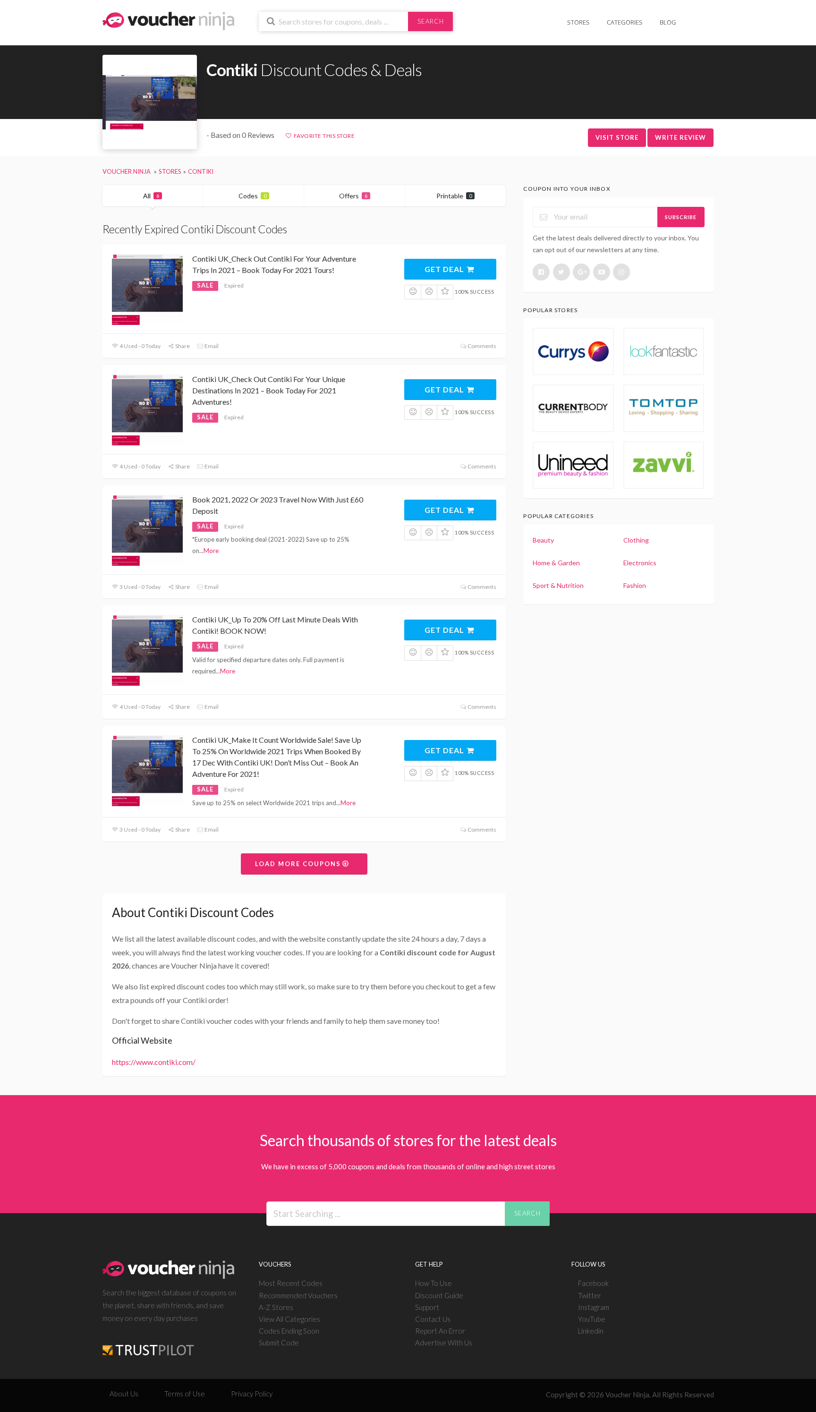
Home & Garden (556, 563)
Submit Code (279, 1342)
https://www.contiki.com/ (154, 1061)
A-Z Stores (276, 1307)
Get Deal (445, 268)
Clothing (636, 540)
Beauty (543, 540)
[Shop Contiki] (149, 102)
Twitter (589, 1295)
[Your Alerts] (693, 17)
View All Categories (289, 1319)
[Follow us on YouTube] (601, 272)
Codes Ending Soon (289, 1331)
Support (427, 1307)
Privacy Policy (251, 1393)
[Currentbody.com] (573, 408)
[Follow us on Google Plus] (581, 272)
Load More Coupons (299, 864)
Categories (625, 22)
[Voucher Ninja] (168, 20)
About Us (124, 1393)
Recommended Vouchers (298, 1295)
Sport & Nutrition (558, 585)
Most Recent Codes (291, 1283)
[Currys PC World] (573, 351)
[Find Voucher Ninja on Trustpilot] (148, 1342)
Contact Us (432, 1319)
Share (182, 345)
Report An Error (440, 1331)
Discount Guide (439, 1295)
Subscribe (681, 217)
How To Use (433, 1283)
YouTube (591, 1319)
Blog (668, 22)
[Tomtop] (664, 408)
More (211, 550)
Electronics (639, 563)
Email (211, 345)
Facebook (593, 1283)
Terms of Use (184, 1393)
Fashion (634, 585)
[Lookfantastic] (664, 351)
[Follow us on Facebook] (541, 272)
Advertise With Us (443, 1342)
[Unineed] (573, 465)
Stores (578, 22)
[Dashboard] (708, 17)
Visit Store (616, 137)
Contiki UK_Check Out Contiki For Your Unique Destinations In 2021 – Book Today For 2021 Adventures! (268, 390)
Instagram (593, 1307)
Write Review (680, 137)
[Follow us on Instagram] (621, 272)
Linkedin (591, 1331)
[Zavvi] (664, 465)
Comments (481, 345)
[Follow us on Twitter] (561, 272)
